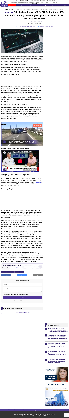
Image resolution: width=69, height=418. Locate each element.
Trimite (22, 297)
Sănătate (31, 2)
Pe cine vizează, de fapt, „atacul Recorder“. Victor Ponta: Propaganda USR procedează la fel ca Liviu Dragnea (58, 330)
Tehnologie (48, 2)
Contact (44, 410)
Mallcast (55, 2)
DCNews (4, 4)
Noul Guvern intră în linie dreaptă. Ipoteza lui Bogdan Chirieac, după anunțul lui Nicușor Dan (56, 361)
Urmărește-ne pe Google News (46, 26)
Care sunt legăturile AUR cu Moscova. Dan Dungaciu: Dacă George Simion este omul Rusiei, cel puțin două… (40, 5)
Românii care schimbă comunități (19, 2)
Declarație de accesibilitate (54, 410)
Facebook (7, 275)
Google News (17, 267)
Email (39, 275)
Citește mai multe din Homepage (22, 312)
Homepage (11, 9)
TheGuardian (37, 182)
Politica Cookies (24, 410)
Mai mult (34, 3)
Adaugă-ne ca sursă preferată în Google (26, 26)
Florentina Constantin (36, 21)
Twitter (23, 275)
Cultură (37, 2)
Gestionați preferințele (35, 410)
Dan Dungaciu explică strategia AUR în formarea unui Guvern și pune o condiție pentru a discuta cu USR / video (58, 346)
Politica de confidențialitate (13, 410)
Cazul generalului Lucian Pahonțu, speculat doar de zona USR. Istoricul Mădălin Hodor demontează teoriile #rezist (57, 354)
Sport (42, 2)
